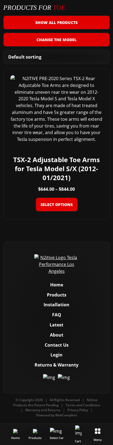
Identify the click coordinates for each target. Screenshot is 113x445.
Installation (56, 305)
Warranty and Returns (43, 410)
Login (56, 355)
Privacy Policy (77, 410)
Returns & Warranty (56, 365)
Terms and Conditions (83, 405)
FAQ (56, 315)
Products (56, 295)
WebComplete (66, 415)
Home (56, 285)
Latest (56, 325)
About (56, 335)
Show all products (56, 22)
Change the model (56, 39)
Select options (57, 204)
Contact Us (57, 345)
